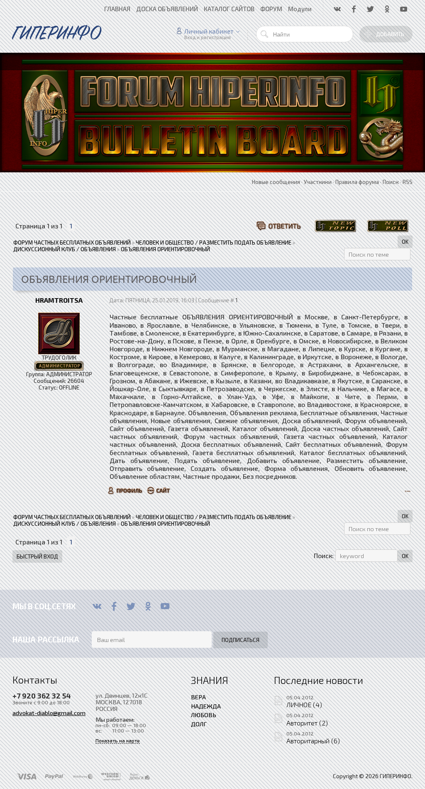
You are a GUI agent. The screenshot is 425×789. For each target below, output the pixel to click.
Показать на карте (117, 740)
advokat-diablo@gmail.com (48, 712)
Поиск (391, 182)
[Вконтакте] (96, 606)
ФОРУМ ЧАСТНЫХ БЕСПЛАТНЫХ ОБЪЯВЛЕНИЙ (72, 242)
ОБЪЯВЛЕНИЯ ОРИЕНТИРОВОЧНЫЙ (165, 249)
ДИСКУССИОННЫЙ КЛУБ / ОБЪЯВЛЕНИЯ (64, 249)
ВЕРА (198, 697)
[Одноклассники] (147, 606)
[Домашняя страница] (159, 490)
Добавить (390, 34)
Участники (318, 182)
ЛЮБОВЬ (203, 714)
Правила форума (357, 182)
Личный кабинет (209, 31)
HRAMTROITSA (59, 300)
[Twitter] (130, 606)
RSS (408, 182)
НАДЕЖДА (206, 706)
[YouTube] (164, 606)
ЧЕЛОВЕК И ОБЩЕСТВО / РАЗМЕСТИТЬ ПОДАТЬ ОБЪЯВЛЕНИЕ (213, 242)
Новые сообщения (276, 182)
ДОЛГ (199, 724)
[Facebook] (113, 606)
